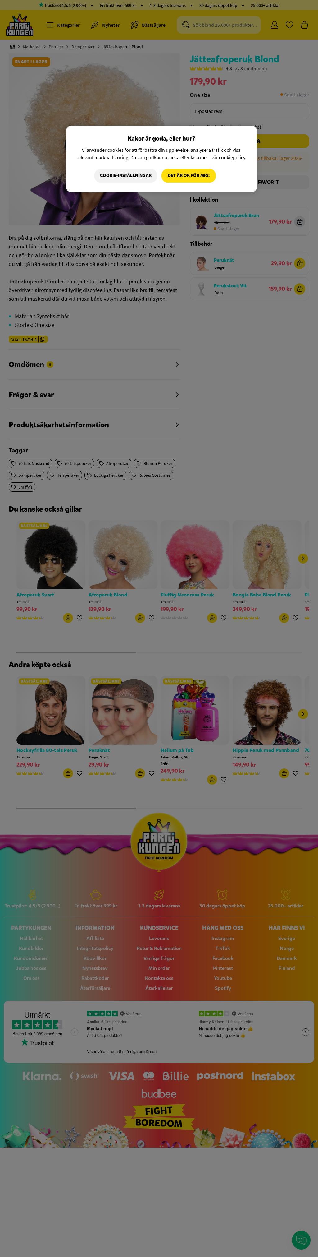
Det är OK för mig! (189, 176)
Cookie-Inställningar (126, 176)
